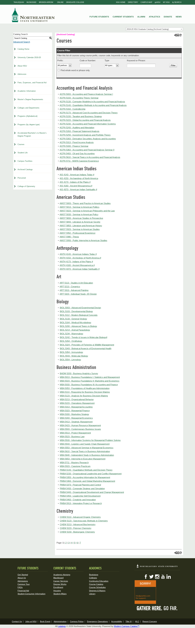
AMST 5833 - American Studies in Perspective (81, 218)
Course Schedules (97, 587)
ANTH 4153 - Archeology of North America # (80, 258)
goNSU (157, 2)
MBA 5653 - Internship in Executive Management (82, 459)
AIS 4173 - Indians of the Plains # (75, 182)
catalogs (62, 626)
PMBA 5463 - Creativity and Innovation (78, 499)
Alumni (141, 17)
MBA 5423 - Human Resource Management (80, 425)
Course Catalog (96, 584)
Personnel (22, 178)
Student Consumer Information (31, 594)
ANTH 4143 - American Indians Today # (78, 254)
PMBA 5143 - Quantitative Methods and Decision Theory (86, 470)
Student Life (23, 153)
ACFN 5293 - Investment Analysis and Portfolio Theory (85, 135)
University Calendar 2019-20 (29, 57)
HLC (137, 621)
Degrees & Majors (97, 590)
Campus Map (146, 2)
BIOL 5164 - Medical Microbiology (75, 322)
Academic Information (27, 91)
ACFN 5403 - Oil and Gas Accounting (77, 153)
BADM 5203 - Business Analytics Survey (79, 373)
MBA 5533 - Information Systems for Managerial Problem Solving (90, 440)
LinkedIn (168, 576)
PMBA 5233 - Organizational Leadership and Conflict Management (90, 473)
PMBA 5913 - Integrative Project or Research (81, 503)
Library (92, 594)
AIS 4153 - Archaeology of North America (79, 178)
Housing (57, 590)
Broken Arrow (46, 2)
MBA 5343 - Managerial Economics (76, 418)
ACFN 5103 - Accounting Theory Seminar (79, 98)
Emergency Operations (97, 621)
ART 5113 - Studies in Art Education (76, 283)
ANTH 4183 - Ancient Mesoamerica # (77, 265)
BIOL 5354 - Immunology (71, 352)
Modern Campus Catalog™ (126, 626)
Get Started (23, 574)
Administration (60, 621)
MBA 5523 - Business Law (72, 436)
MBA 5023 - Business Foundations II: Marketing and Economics (89, 381)
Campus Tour (24, 584)
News (179, 17)
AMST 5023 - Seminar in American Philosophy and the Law (87, 211)
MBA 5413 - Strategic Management (76, 421)
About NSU (22, 66)
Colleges (93, 578)
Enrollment (58, 587)
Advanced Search (21, 42)
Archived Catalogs (25, 169)
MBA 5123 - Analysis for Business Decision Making (84, 395)
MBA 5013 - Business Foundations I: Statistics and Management (90, 377)
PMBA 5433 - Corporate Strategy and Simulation (82, 488)
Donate (168, 17)
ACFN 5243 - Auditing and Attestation (77, 127)
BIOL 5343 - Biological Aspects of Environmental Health (85, 348)
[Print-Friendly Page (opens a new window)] (178, 35)
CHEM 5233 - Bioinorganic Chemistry (77, 532)
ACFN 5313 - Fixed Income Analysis (77, 142)
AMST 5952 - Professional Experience (77, 233)
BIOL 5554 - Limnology (70, 359)
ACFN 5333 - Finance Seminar (74, 146)
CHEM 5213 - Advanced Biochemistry (78, 524)
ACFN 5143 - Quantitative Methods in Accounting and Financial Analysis (93, 105)
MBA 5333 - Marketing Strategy (74, 414)
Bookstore (93, 574)
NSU (33, 15)
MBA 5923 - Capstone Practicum (75, 466)
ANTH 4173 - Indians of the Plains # (76, 261)
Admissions (23, 581)
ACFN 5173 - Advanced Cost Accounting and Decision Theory (89, 112)
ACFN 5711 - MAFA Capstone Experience (79, 161)
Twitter (151, 576)
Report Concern (149, 621)
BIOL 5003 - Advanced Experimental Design (80, 307)
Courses (21, 144)
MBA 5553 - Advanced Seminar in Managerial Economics (86, 447)
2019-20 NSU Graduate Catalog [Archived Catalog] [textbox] (148, 29)
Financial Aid (23, 590)
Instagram (157, 576)
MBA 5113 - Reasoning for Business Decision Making (85, 392)
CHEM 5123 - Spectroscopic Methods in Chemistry (84, 521)
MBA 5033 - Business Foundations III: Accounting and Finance (89, 384)
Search (177, 2)
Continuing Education (98, 581)
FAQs (20, 587)
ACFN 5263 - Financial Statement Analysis (79, 131)
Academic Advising (61, 574)
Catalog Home (23, 49)
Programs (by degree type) (29, 124)
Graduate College (75, 2)
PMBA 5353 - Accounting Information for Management (85, 477)
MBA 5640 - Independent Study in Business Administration (87, 455)
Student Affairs (60, 594)
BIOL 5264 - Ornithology (71, 341)
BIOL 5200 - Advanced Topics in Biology (78, 326)
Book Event (45, 621)
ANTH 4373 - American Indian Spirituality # (79, 269)
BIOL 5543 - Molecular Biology (74, 356)
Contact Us (17, 621)
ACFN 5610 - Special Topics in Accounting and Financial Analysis (90, 157)
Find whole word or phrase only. (75, 70)
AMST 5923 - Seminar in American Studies (80, 229)
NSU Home (120, 2)
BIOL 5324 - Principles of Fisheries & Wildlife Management (87, 345)
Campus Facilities (25, 161)
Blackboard (58, 578)
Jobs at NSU (31, 621)
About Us (22, 578)
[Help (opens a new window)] (180, 35)
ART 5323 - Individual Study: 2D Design (78, 294)
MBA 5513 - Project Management (75, 433)
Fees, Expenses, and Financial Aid (32, 82)
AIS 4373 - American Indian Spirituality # (78, 189)
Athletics (154, 17)
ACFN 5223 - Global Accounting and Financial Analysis (85, 120)
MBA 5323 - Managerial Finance (75, 410)
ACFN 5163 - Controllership (72, 109)
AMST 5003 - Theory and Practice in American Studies (85, 203)
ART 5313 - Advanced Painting (74, 290)
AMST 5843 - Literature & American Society (80, 222)
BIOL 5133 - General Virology (73, 319)
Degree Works (59, 584)
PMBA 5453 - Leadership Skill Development (80, 496)
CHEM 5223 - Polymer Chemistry (75, 528)
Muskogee (31, 2)
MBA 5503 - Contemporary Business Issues (80, 429)
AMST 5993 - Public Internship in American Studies (83, 240)
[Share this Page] (175, 35)
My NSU (166, 2)
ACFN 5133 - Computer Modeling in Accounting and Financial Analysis (92, 101)
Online (60, 2)
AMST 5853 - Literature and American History (81, 225)
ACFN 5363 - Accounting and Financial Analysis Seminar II (87, 150)
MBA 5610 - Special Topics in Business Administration (85, 451)
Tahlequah (19, 2)
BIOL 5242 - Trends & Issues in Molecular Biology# (83, 337)
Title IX (128, 621)
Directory (133, 2)
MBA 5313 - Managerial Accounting (76, 407)
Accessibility (116, 621)
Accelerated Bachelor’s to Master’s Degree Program (32, 134)
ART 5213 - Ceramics (70, 286)
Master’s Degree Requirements (30, 99)
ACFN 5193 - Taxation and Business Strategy (81, 116)
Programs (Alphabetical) (27, 116)
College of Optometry (26, 186)
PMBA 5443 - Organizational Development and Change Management (92, 492)
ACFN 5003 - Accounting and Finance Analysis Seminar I (86, 94)
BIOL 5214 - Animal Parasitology (75, 330)
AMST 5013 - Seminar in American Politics (79, 207)
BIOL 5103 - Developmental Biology (76, 311)
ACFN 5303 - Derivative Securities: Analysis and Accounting (88, 138)
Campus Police (77, 621)
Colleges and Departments (28, 108)
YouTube (163, 576)
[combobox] (154, 29)
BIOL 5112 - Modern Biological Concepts (79, 315)
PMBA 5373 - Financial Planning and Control (80, 485)
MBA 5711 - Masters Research (74, 462)
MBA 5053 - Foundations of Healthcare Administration (84, 388)
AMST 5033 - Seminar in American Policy (79, 214)
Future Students (99, 17)
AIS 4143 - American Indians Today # (77, 174)
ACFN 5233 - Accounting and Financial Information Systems (88, 124)
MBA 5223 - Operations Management (77, 403)
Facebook (146, 576)
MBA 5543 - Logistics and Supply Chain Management (84, 444)
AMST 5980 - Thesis (69, 237)
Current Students (123, 17)
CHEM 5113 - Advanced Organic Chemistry (80, 517)
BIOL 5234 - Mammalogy (71, 333)
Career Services (60, 581)
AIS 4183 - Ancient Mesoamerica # (76, 186)
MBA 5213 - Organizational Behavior (77, 399)
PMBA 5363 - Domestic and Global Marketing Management (87, 481)
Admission (22, 74)
